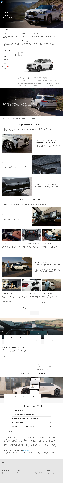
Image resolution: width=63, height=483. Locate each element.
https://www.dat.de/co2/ (11, 472)
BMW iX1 (6, 29)
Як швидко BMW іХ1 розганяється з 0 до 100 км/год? (25, 435)
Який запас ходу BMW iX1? (18, 427)
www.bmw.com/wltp (26, 467)
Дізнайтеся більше (6, 301)
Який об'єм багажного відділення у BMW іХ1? (23, 443)
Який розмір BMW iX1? (17, 439)
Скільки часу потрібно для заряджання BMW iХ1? (24, 431)
